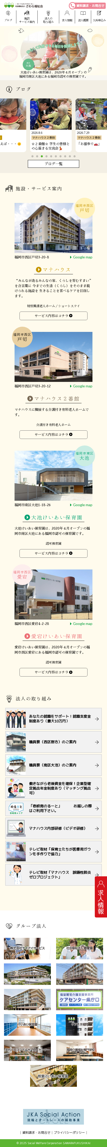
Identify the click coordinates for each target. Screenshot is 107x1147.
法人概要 (83, 20)
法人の (48, 20)
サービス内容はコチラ (51, 316)
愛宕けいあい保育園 (57, 636)
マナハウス (57, 269)
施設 (27, 20)
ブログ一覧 (53, 164)
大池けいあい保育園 (57, 517)
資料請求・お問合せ (90, 6)
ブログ (8, 20)
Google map (82, 257)
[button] (32, 156)
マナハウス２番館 (57, 398)
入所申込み (99, 20)
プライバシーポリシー (69, 1132)
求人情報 (67, 20)
